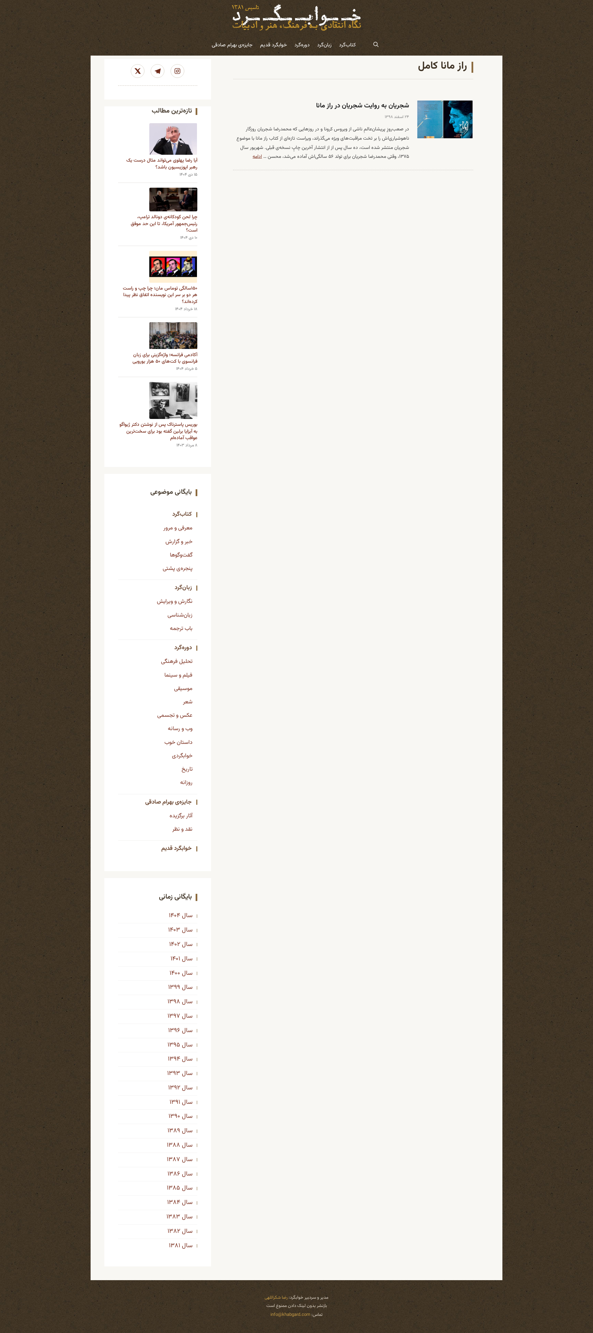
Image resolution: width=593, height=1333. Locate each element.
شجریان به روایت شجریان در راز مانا (362, 106)
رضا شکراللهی (276, 1297)
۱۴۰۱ (175, 959)
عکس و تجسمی (175, 715)
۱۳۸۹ (173, 1131)
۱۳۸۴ (173, 1202)
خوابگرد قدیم (273, 45)
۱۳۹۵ (173, 1045)
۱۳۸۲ (173, 1231)
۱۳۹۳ (173, 1073)
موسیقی (183, 688)
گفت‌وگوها (181, 555)
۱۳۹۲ (174, 1088)
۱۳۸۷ (173, 1160)
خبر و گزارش (179, 541)
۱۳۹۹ (174, 987)
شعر (188, 702)
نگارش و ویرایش (175, 601)
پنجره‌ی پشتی (178, 568)
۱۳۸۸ (173, 1145)
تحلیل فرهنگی (177, 661)
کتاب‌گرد (347, 45)
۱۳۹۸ (173, 1002)
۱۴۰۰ (175, 973)
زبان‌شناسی (180, 615)
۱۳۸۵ (173, 1188)
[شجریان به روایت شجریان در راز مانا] (445, 119)
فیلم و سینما (178, 675)
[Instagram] (177, 71)
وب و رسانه (180, 728)
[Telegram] (157, 71)
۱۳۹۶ (174, 1031)
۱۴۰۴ (174, 916)
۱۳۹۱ (175, 1102)
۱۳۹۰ (174, 1116)
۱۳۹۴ (174, 1059)
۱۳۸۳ (173, 1217)
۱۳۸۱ (174, 1246)
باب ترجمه (181, 628)
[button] (376, 45)
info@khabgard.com (290, 1314)
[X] (137, 71)
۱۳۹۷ (173, 1016)
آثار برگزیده (181, 815)
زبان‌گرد (324, 45)
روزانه (186, 782)
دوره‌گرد (302, 45)
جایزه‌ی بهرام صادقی (232, 45)
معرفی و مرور (178, 528)
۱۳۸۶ (173, 1174)
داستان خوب (178, 742)
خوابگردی (182, 755)
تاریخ (187, 769)
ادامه (257, 157)
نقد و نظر (182, 829)
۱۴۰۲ (174, 944)
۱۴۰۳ (174, 930)
